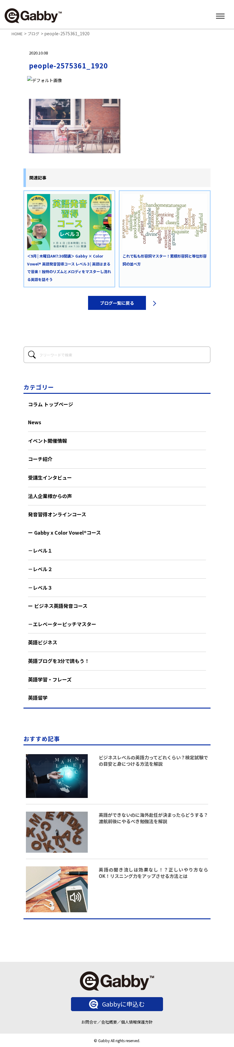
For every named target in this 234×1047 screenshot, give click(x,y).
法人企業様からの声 (50, 496)
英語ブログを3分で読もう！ (58, 660)
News (34, 422)
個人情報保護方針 (137, 1022)
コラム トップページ (50, 404)
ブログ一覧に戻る (117, 303)
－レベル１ (40, 550)
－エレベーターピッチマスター (62, 624)
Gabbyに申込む (123, 1004)
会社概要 (109, 1022)
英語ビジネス (42, 642)
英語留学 (38, 697)
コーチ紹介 (40, 459)
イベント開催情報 (47, 440)
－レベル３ (40, 587)
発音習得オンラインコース (57, 514)
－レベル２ (40, 569)
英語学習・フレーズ (50, 679)
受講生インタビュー (50, 477)
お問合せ (89, 1022)
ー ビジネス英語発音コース (57, 605)
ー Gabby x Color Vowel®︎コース (64, 532)
